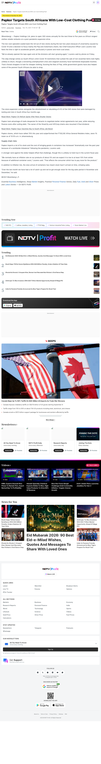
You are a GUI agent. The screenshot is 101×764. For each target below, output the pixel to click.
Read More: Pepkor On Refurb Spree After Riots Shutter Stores (26, 117)
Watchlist (38, 586)
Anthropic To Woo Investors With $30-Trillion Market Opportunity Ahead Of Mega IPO (87, 523)
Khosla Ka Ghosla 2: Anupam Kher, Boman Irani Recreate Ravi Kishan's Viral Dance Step (12, 545)
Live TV (5, 589)
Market (34, 182)
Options (69, 589)
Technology (39, 608)
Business (18, 28)
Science (37, 612)
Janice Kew (10, 28)
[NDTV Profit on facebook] (38, 672)
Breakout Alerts (72, 586)
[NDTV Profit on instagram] (48, 672)
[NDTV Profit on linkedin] (52, 672)
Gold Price (6, 615)
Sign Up (50, 649)
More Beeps (50, 420)
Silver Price (39, 615)
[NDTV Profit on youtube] (57, 672)
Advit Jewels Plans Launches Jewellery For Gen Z (88, 485)
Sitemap (61, 714)
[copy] (99, 31)
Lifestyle (6, 612)
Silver (91, 182)
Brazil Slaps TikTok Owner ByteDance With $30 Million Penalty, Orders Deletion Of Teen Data (11, 523)
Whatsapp (6, 631)
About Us (36, 714)
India (68, 605)
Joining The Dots (85, 443)
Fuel (78, 182)
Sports (68, 608)
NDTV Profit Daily (35, 443)
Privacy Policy (53, 714)
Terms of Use (44, 714)
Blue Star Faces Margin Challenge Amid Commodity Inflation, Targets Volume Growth (62, 487)
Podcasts (69, 628)
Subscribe (8, 450)
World (5, 608)
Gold (83, 182)
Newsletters (7, 628)
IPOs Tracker (7, 592)
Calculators (7, 618)
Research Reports (60, 443)
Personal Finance (59, 182)
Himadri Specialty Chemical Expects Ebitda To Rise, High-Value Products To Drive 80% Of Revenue (38, 487)
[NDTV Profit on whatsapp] (62, 672)
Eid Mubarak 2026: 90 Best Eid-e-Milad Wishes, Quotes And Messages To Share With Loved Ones (50, 542)
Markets (6, 602)
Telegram (38, 628)
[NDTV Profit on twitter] (43, 672)
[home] (13, 2)
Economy (69, 602)
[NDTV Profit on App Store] (58, 705)
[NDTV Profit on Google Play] (42, 705)
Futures (37, 589)
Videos (68, 612)
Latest (7, 185)
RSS (66, 714)
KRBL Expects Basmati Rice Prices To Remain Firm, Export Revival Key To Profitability (12, 486)
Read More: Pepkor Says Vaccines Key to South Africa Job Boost (27, 129)
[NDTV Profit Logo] (50, 568)
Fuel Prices (70, 615)
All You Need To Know (12, 443)
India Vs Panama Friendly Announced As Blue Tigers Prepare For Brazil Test (86, 545)
